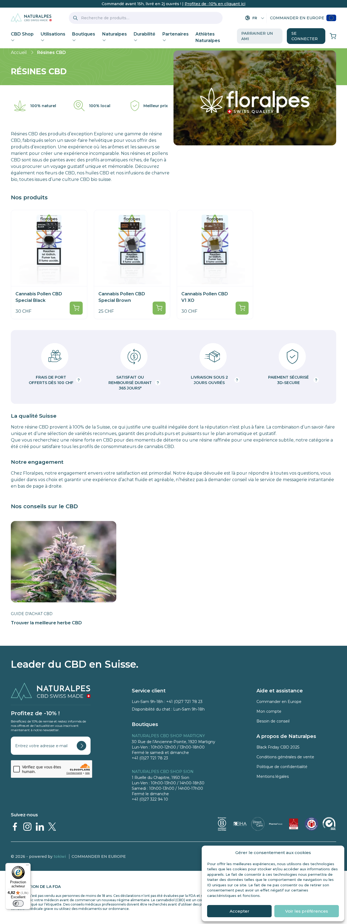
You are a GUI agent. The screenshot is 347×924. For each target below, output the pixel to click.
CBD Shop (22, 34)
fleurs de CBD (60, 172)
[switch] (18, 903)
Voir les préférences (306, 911)
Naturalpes (114, 34)
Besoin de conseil (273, 721)
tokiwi (60, 856)
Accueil (19, 52)
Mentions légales (272, 776)
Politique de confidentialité (281, 766)
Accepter (239, 911)
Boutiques (83, 34)
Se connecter (304, 36)
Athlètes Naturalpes (207, 37)
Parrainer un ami (257, 36)
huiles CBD (97, 172)
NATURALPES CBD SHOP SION (163, 771)
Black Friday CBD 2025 (277, 747)
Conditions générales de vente (285, 756)
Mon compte (268, 711)
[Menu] (27, 866)
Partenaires (175, 34)
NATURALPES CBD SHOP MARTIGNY (168, 735)
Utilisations (53, 34)
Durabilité (144, 34)
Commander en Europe (297, 17)
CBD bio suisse (95, 179)
